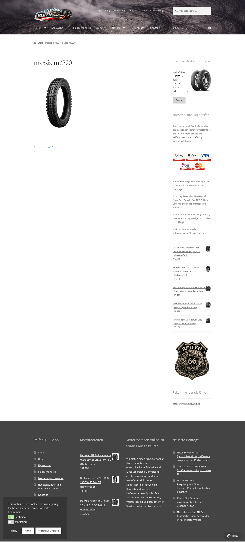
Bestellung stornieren (51, 478)
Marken (116, 27)
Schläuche (57, 27)
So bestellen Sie (82, 27)
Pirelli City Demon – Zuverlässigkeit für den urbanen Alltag (190, 501)
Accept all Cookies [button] (48, 530)
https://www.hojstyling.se (186, 403)
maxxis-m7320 (52, 42)
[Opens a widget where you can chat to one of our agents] (232, 536)
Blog (107, 10)
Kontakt (155, 27)
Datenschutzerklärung (152, 10)
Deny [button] (14, 530)
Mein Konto (120, 10)
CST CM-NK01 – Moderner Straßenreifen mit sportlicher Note (194, 470)
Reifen (37, 27)
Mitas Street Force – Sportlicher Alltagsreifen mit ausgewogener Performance (193, 456)
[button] (11, 517)
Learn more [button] (15, 512)
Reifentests (137, 27)
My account (44, 465)
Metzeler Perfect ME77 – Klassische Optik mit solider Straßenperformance (193, 515)
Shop (98, 10)
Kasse (133, 10)
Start (40, 42)
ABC (99, 27)
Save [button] (28, 530)
